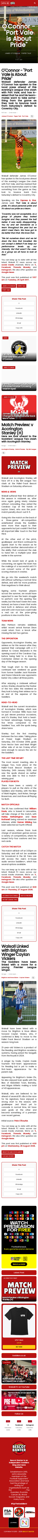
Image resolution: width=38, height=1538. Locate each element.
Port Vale (25, 116)
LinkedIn (19, 313)
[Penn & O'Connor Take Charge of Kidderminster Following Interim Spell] (19, 378)
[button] (34, 3)
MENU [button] (4, 3)
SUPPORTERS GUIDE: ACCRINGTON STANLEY (14, 1380)
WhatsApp (19, 318)
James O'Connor (12, 53)
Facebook (6, 267)
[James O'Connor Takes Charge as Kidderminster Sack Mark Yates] (19, 408)
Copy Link (19, 328)
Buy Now (19, 1347)
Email (19, 323)
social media (8, 264)
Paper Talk (26, 53)
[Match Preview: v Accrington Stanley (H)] (19, 1289)
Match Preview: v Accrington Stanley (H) (16, 1298)
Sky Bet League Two (10, 900)
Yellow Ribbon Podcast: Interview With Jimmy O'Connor (15, 356)
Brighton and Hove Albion (10, 977)
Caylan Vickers (24, 977)
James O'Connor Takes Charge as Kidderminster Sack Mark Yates (19, 416)
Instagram (6, 269)
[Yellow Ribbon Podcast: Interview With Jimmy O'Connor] (19, 348)
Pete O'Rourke (21, 1120)
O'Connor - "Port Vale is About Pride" (18, 35)
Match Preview (20, 449)
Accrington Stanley (8, 449)
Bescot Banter (28, 1532)
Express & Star (28, 200)
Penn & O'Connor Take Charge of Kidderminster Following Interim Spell (19, 386)
